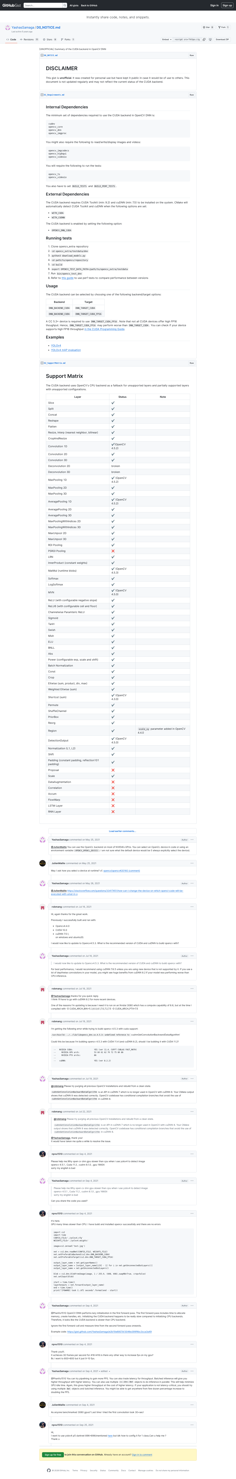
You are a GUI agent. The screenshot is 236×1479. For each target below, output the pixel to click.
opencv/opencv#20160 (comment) (121, 870)
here (110, 1435)
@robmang (57, 1086)
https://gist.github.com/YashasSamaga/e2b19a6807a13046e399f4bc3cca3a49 (109, 1331)
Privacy (83, 1470)
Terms (75, 1470)
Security (93, 1470)
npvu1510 (57, 1154)
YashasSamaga (23, 27)
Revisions (31, 39)
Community (113, 1470)
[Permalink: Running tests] (43, 238)
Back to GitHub (89, 5)
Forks (69, 39)
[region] (118, 74)
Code (13, 39)
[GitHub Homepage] (49, 1470)
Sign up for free (53, 1454)
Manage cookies (145, 1470)
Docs (123, 1470)
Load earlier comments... (122, 831)
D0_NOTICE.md (48, 27)
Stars (51, 39)
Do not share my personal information (172, 1470)
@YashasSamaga (60, 996)
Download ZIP (222, 39)
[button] (204, 39)
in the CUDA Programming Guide (104, 329)
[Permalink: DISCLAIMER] (43, 68)
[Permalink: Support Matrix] (43, 376)
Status (103, 1470)
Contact (132, 1470)
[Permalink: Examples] (43, 337)
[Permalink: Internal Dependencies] (43, 107)
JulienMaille (58, 863)
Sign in (214, 5)
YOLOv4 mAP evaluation (66, 350)
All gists (74, 5)
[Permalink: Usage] (43, 286)
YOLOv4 (56, 345)
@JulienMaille (59, 847)
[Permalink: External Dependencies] (43, 194)
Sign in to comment (142, 1454)
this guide (68, 277)
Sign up (227, 5)
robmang (57, 906)
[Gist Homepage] (12, 5)
